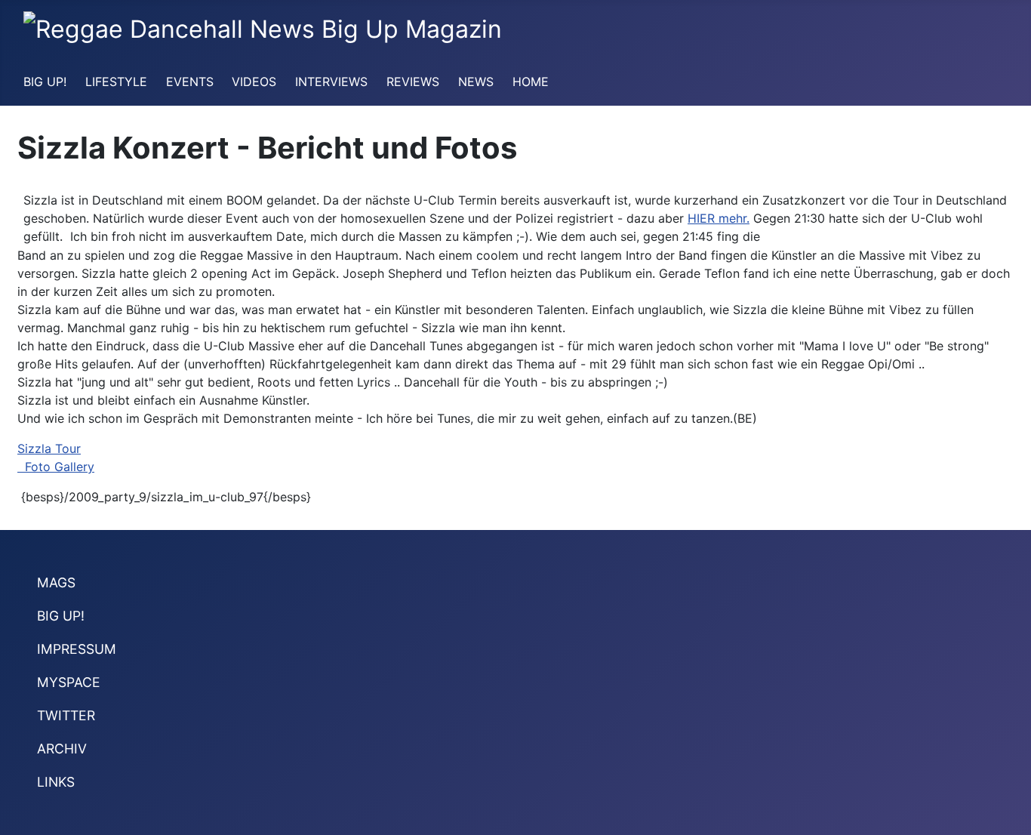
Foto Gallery (55, 466)
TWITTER (66, 715)
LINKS (56, 782)
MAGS (56, 582)
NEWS (476, 81)
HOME (530, 81)
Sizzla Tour (49, 448)
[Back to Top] (1012, 816)
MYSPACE (68, 682)
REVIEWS (412, 81)
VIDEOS (254, 81)
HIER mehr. (718, 218)
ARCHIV (62, 748)
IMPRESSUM (76, 649)
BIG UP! (44, 81)
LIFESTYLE (116, 81)
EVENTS (190, 81)
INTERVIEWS (331, 81)
